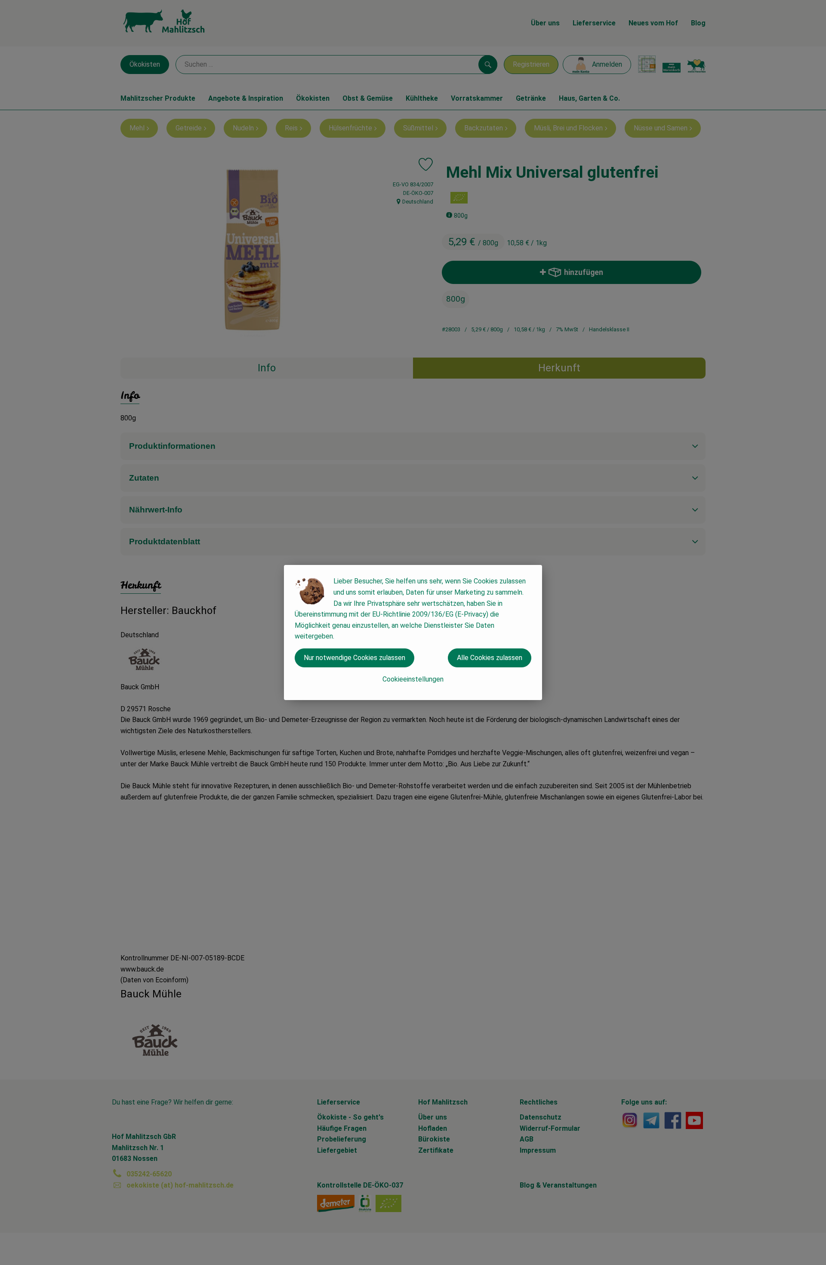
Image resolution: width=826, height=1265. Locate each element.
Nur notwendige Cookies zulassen (354, 658)
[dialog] (413, 632)
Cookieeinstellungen (413, 679)
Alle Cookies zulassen (489, 658)
